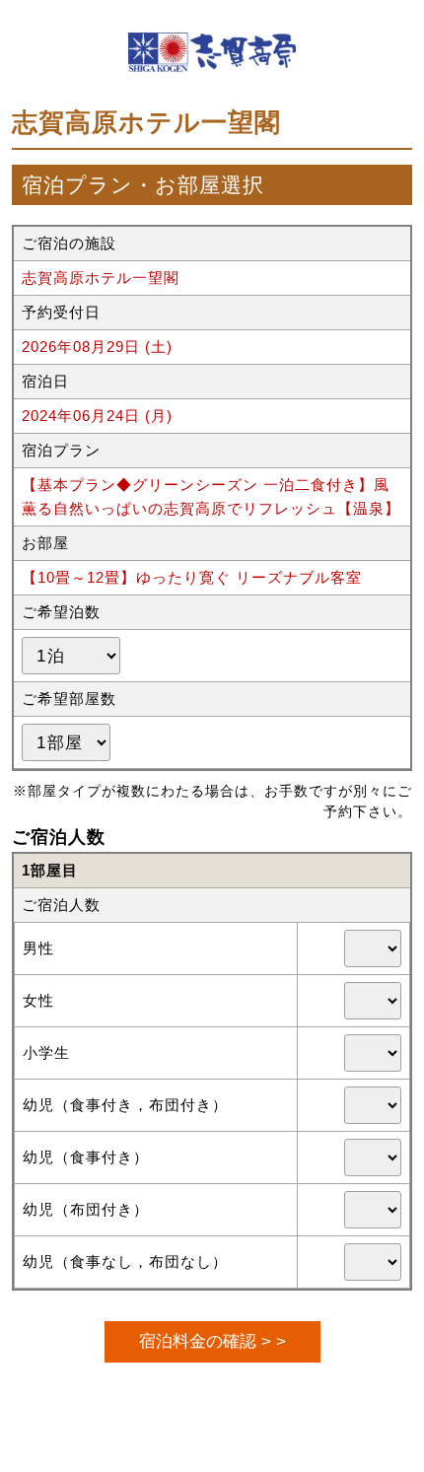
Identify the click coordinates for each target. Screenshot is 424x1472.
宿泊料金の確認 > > (212, 1341)
